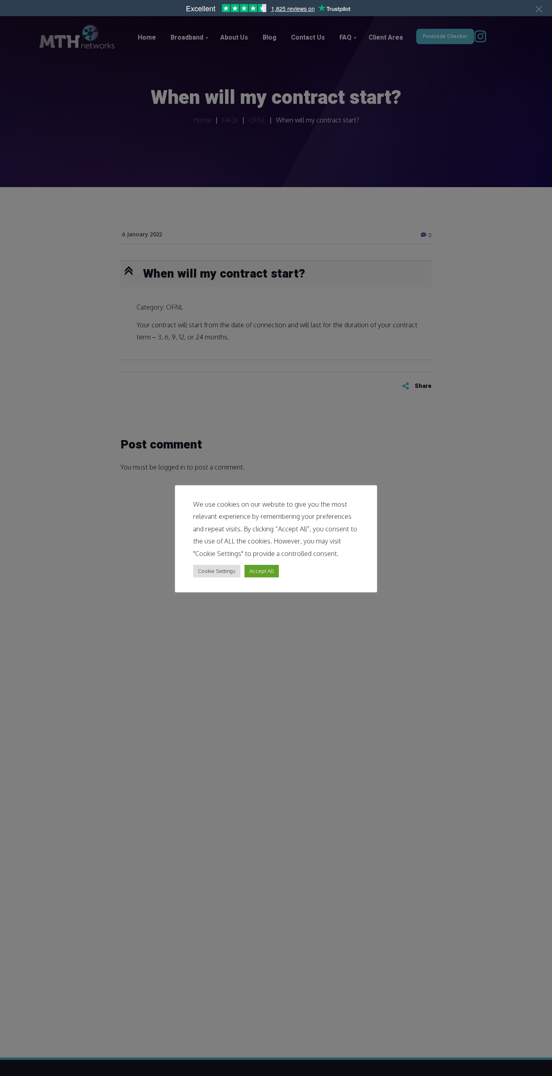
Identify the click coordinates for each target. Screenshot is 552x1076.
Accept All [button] (261, 571)
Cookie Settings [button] (217, 571)
